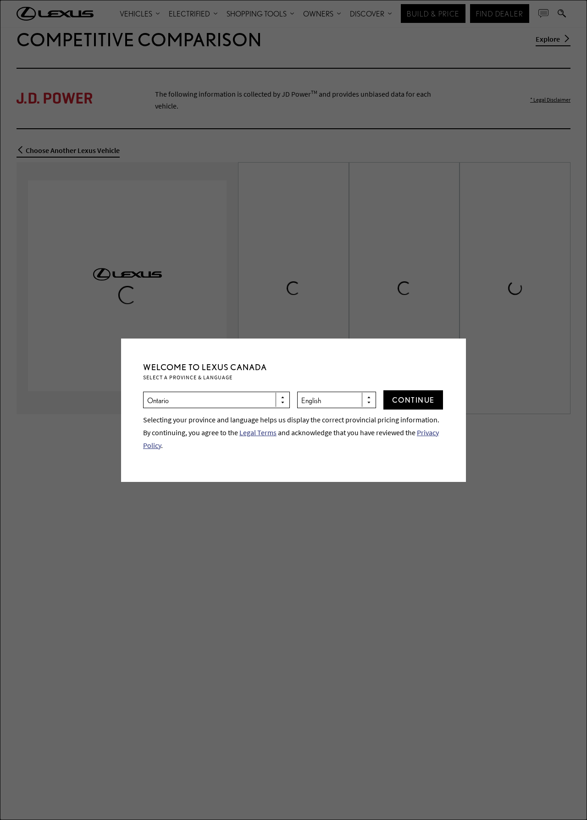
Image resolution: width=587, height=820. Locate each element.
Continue (413, 399)
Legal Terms (258, 432)
